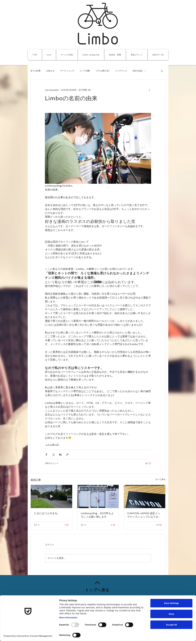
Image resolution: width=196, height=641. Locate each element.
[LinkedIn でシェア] (60, 454)
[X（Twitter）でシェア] (53, 454)
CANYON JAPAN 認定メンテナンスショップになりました (144, 515)
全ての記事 (36, 71)
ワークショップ (67, 71)
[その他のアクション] (149, 90)
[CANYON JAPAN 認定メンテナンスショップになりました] (144, 496)
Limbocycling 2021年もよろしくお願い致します (97, 515)
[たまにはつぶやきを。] (51, 496)
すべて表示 (160, 479)
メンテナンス (121, 71)
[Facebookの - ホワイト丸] (160, 13)
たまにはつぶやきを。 (47, 513)
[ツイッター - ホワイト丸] (160, 24)
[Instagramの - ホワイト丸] (160, 34)
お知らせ (50, 71)
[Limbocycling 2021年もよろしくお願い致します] (98, 496)
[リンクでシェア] (67, 454)
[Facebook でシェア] (46, 454)
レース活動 (85, 71)
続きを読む (138, 71)
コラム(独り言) (102, 71)
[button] (161, 71)
